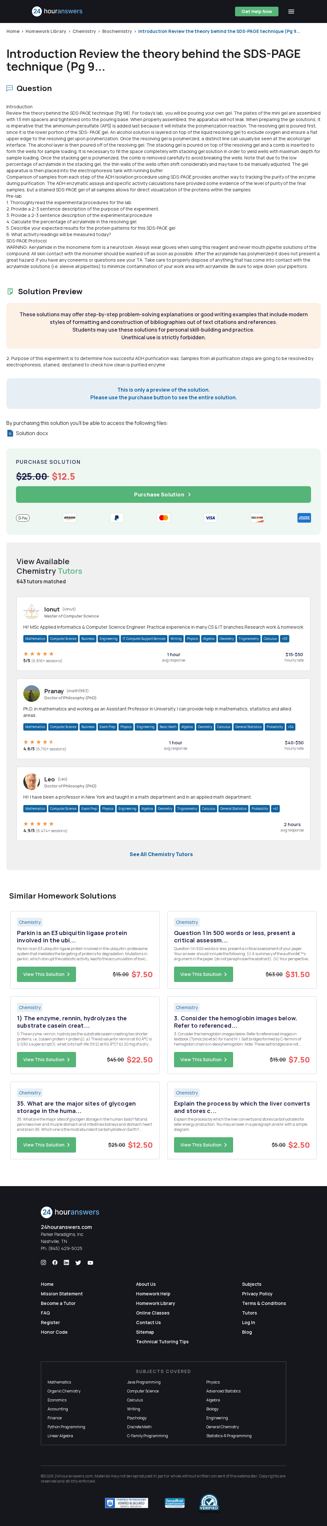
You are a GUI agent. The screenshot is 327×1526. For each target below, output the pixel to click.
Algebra (209, 638)
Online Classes (153, 1313)
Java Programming (144, 1382)
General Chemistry (222, 1427)
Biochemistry (117, 31)
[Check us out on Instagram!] (43, 1263)
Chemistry (84, 31)
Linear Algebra (60, 1435)
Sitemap (145, 1332)
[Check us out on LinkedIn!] (66, 1263)
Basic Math (168, 727)
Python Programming (66, 1427)
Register (50, 1322)
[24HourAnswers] (57, 11)
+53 (284, 638)
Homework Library (46, 31)
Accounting (58, 1409)
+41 (275, 808)
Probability (275, 727)
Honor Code (54, 1332)
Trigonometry (249, 638)
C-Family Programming (147, 1435)
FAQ (45, 1313)
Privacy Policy (257, 1294)
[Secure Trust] (175, 1503)
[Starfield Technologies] (126, 1503)
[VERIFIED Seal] (209, 1503)
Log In (248, 1322)
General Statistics (248, 727)
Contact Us (148, 1322)
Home (12, 31)
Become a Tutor (58, 1303)
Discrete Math (139, 1427)
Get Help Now (256, 11)
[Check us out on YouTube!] (90, 1263)
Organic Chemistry (64, 1391)
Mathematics (35, 638)
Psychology (137, 1418)
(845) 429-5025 (65, 1248)
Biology (212, 1409)
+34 (290, 727)
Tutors (249, 1313)
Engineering (109, 638)
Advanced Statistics (223, 1391)
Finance (55, 1418)
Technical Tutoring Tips (162, 1341)
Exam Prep (107, 727)
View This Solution (44, 974)
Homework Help (153, 1294)
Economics (57, 1400)
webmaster (247, 1476)
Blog (247, 1332)
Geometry (227, 638)
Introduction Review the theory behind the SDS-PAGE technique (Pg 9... (219, 31)
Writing (176, 638)
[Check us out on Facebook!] (54, 1263)
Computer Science (63, 638)
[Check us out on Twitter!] (78, 1263)
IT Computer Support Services (144, 638)
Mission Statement (62, 1294)
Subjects (252, 1284)
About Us (146, 1284)
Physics (192, 638)
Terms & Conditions (264, 1303)
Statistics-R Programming (229, 1435)
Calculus (270, 638)
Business (88, 638)
